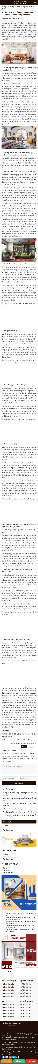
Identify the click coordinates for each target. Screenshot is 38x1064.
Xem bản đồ (11, 1044)
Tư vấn (5, 826)
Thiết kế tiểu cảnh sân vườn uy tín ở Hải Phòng (17, 740)
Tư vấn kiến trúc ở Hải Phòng (12, 809)
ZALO (20, 1061)
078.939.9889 (12, 1025)
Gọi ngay (31, 1061)
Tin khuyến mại (8, 830)
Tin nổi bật (6, 828)
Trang (24, 747)
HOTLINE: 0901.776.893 (25, 758)
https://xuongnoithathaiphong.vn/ (26, 743)
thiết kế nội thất (24, 112)
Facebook (32, 747)
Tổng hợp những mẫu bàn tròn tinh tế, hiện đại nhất (19, 815)
